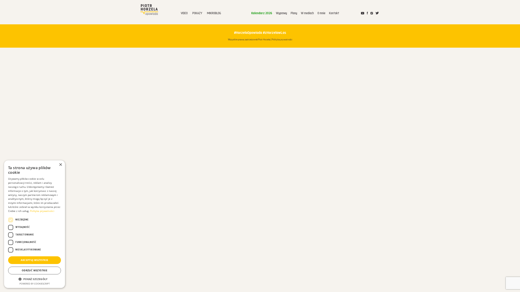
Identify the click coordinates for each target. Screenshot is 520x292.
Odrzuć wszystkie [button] (34, 270)
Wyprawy (281, 13)
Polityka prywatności (282, 40)
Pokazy (197, 13)
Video (184, 13)
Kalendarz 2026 (261, 13)
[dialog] (34, 224)
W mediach (307, 13)
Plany (294, 13)
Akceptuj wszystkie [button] (34, 260)
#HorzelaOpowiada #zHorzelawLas (260, 33)
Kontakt (334, 13)
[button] (34, 279)
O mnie (321, 13)
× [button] (60, 164)
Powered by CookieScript (35, 283)
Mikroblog (214, 13)
